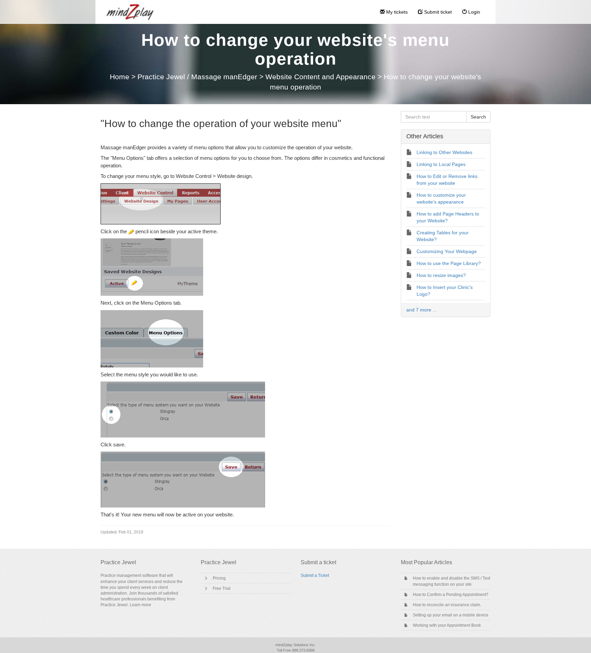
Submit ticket (437, 12)
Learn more (140, 604)
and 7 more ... (421, 309)
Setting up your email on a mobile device (450, 615)
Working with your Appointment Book (447, 625)
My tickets (396, 12)
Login (473, 12)
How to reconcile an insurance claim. (447, 604)
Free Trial (222, 588)
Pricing (219, 578)
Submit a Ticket (315, 575)
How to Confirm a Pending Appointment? (450, 594)
